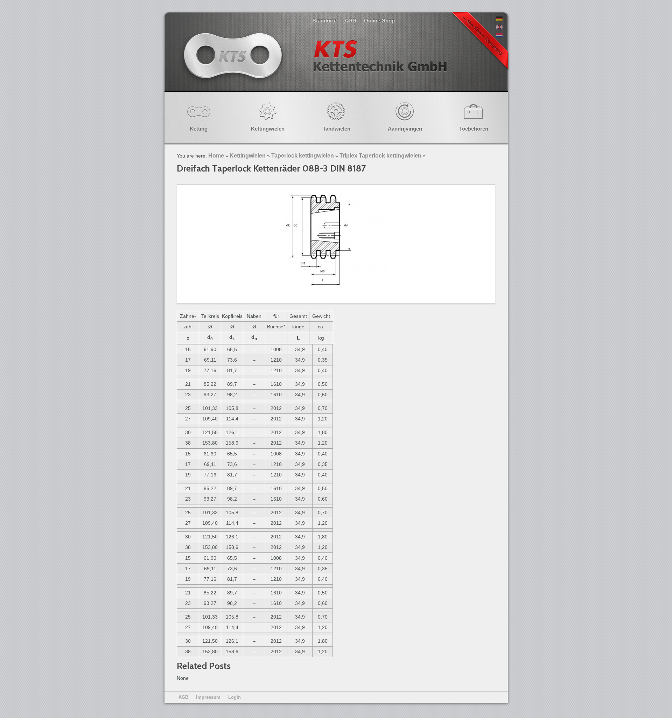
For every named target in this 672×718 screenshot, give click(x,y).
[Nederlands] (499, 36)
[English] (499, 27)
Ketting (199, 129)
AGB (350, 20)
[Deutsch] (499, 19)
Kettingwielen (268, 129)
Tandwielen (336, 129)
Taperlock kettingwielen (302, 156)
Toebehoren (473, 129)
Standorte (325, 20)
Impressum (208, 697)
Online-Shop (379, 20)
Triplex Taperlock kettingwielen (380, 156)
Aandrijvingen (405, 129)
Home (216, 156)
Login (234, 697)
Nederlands (314, 62)
